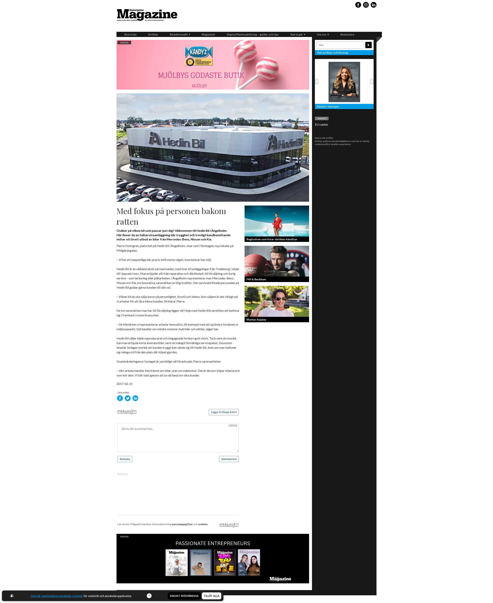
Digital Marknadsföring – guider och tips (253, 34)
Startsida (130, 34)
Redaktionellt (179, 34)
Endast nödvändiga (184, 595)
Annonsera (347, 34)
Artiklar (153, 34)
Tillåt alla (211, 595)
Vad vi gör (296, 34)
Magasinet (208, 34)
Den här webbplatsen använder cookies (56, 596)
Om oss (321, 34)
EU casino (321, 124)
